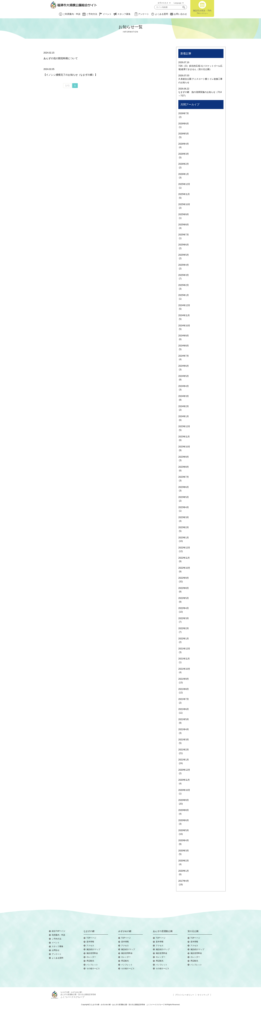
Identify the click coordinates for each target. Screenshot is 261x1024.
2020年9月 (183, 800)
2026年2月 (183, 164)
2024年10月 (184, 325)
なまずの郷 (89, 931)
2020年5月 (183, 830)
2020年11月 (184, 780)
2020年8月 (183, 810)
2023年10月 (184, 446)
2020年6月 (183, 820)
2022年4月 (183, 608)
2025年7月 (183, 234)
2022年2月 (183, 628)
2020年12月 (184, 770)
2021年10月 (184, 669)
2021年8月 (183, 689)
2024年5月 (183, 376)
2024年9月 (183, 335)
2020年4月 (183, 840)
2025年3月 (183, 275)
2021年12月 (184, 648)
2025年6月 (183, 245)
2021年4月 (183, 729)
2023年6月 (183, 487)
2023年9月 (183, 457)
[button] (183, 7)
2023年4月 (183, 507)
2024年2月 (183, 406)
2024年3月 (183, 396)
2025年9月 (183, 214)
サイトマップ (203, 995)
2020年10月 (184, 790)
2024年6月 (183, 366)
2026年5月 (183, 133)
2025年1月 (183, 295)
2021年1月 (183, 759)
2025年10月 (184, 204)
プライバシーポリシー (184, 995)
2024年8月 (183, 346)
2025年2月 (183, 285)
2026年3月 (183, 154)
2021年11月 (184, 659)
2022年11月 (184, 558)
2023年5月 (183, 497)
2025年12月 (184, 184)
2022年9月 (183, 578)
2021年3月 (183, 739)
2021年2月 (183, 749)
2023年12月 (184, 426)
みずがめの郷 (124, 931)
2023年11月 (184, 436)
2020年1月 (183, 871)
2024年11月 (184, 315)
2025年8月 (183, 224)
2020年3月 (183, 850)
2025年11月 (184, 194)
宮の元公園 (193, 931)
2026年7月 (183, 113)
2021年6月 (183, 709)
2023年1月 (183, 537)
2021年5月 (183, 719)
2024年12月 (184, 305)
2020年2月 (183, 860)
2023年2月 (183, 527)
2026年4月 (183, 144)
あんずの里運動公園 (163, 931)
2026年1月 (183, 174)
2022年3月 (183, 618)
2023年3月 (183, 517)
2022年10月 (184, 568)
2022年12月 (184, 547)
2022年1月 (183, 638)
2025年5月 (183, 255)
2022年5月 (183, 598)
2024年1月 (183, 416)
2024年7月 (183, 356)
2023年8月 (183, 467)
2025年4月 (183, 265)
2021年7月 (183, 699)
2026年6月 (183, 123)
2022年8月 (183, 588)
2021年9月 (183, 679)
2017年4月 (183, 881)
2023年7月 (183, 477)
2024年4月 (183, 386)
